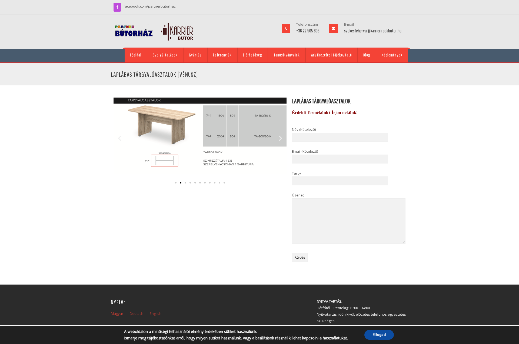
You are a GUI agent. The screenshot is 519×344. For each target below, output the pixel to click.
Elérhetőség (252, 54)
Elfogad (379, 334)
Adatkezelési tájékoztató (331, 54)
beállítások (264, 337)
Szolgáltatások (165, 54)
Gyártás (195, 54)
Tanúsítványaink (287, 54)
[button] (119, 138)
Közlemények (392, 54)
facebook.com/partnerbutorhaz (150, 6)
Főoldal (135, 54)
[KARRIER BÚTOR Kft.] (154, 32)
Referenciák (222, 54)
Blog (366, 54)
